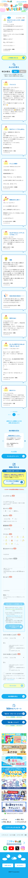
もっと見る (14, 451)
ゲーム (5, 819)
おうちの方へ (20, 865)
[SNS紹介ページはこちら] (14, 845)
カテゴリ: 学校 (20, 835)
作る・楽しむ (7, 822)
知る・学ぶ (20, 819)
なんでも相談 (12, 835)
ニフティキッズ (5, 835)
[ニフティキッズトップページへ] (7, 1)
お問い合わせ (8, 865)
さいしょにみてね (21, 1)
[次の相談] (25, 441)
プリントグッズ (21, 822)
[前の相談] (3, 441)
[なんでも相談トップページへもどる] (14, 7)
